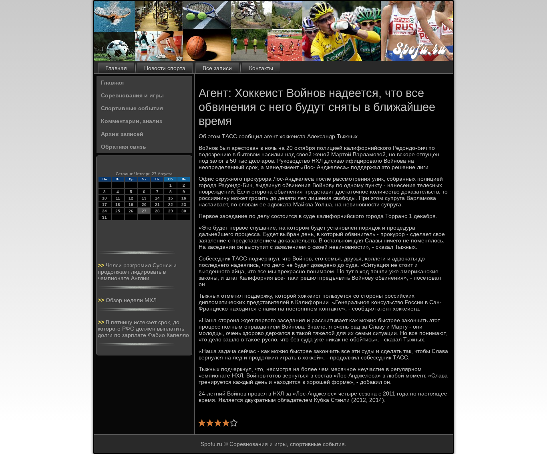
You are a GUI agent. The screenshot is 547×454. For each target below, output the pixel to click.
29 (170, 211)
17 (104, 204)
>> (102, 265)
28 (157, 211)
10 (104, 198)
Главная (116, 68)
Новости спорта (164, 68)
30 (183, 211)
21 (157, 204)
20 (144, 204)
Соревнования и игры (132, 95)
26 (131, 211)
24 (104, 211)
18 (117, 204)
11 (118, 198)
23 (183, 204)
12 (131, 198)
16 (183, 198)
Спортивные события (132, 108)
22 (170, 204)
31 (104, 217)
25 (117, 211)
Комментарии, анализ (131, 121)
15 (170, 198)
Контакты (261, 68)
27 (144, 211)
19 (131, 204)
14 (157, 198)
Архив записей (122, 134)
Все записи (217, 68)
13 (144, 198)
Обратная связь (123, 146)
